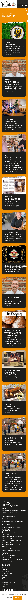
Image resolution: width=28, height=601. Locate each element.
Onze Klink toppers (7, 573)
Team (3, 577)
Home (4, 13)
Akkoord (17, 598)
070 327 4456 (7, 531)
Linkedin (20, 521)
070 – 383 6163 (8, 548)
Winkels (4, 575)
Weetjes (4, 581)
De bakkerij (5, 571)
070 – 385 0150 (8, 539)
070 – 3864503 (8, 562)
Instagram (13, 521)
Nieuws (4, 579)
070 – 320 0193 (8, 558)
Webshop (5, 585)
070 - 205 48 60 (8, 535)
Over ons (4, 569)
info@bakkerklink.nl (10, 516)
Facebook (6, 521)
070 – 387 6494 (8, 554)
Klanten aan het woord (8, 583)
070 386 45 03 (7, 518)
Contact (4, 586)
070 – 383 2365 (8, 542)
